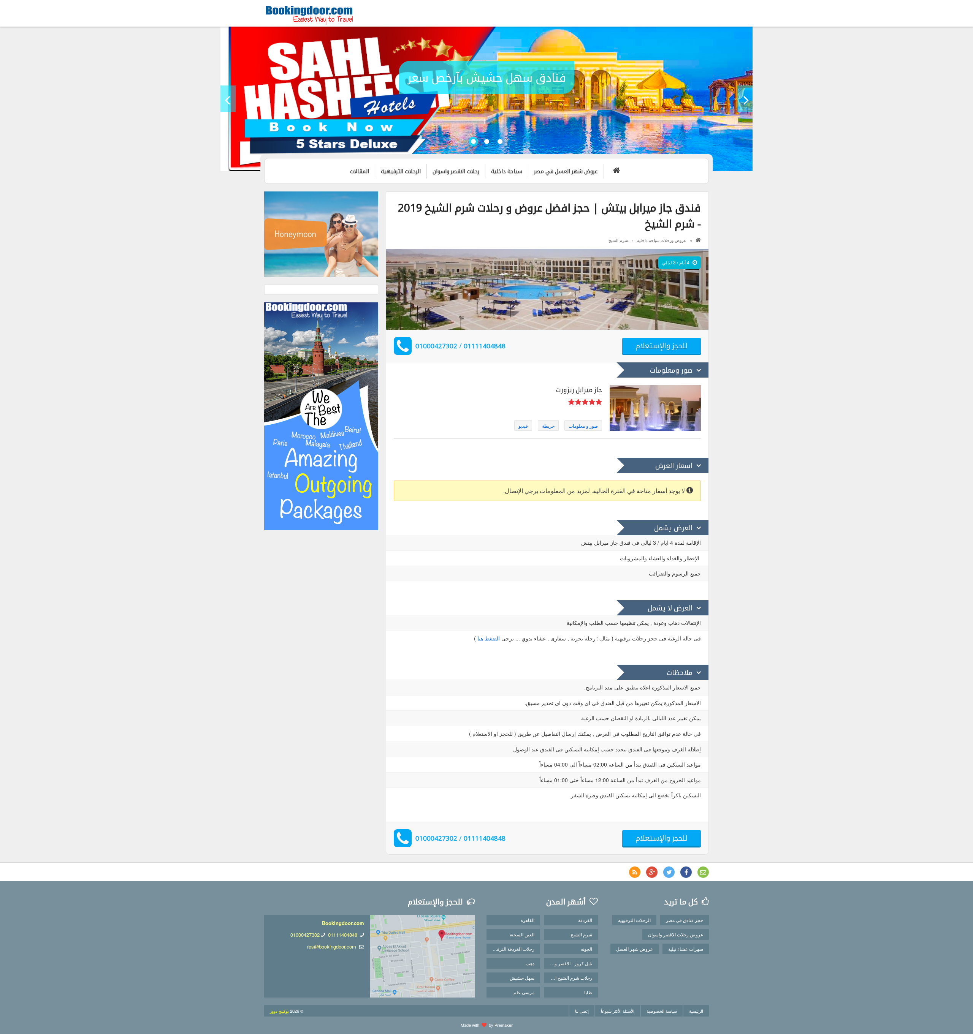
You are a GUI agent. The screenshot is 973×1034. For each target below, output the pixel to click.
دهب (530, 963)
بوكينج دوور (279, 1011)
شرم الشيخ (618, 240)
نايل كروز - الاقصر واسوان (568, 963)
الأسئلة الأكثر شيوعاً (617, 1011)
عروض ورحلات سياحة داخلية (661, 240)
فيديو (523, 425)
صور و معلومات (583, 425)
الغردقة (585, 920)
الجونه (586, 948)
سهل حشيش (522, 977)
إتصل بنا (582, 1011)
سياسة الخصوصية (662, 1011)
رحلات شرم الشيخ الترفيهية (568, 977)
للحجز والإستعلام (661, 345)
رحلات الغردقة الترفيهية (512, 948)
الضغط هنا (488, 638)
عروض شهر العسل (634, 948)
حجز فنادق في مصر (684, 920)
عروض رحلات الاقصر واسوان (675, 934)
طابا (588, 992)
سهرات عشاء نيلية (685, 948)
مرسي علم (523, 992)
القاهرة (527, 920)
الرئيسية (696, 1011)
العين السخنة (522, 934)
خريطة (548, 425)
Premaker (503, 1025)
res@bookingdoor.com (331, 946)
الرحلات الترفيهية (634, 920)
